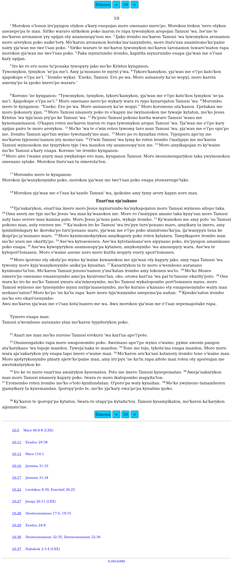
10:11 (16, 442)
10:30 (16, 537)
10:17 (16, 477)
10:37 (16, 549)
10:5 (15, 430)
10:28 (16, 513)
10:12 (16, 454)
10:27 (16, 501)
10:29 (16, 525)
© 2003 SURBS (116, 561)
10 (125, 4)
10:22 (16, 489)
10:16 (16, 466)
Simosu (103, 4)
